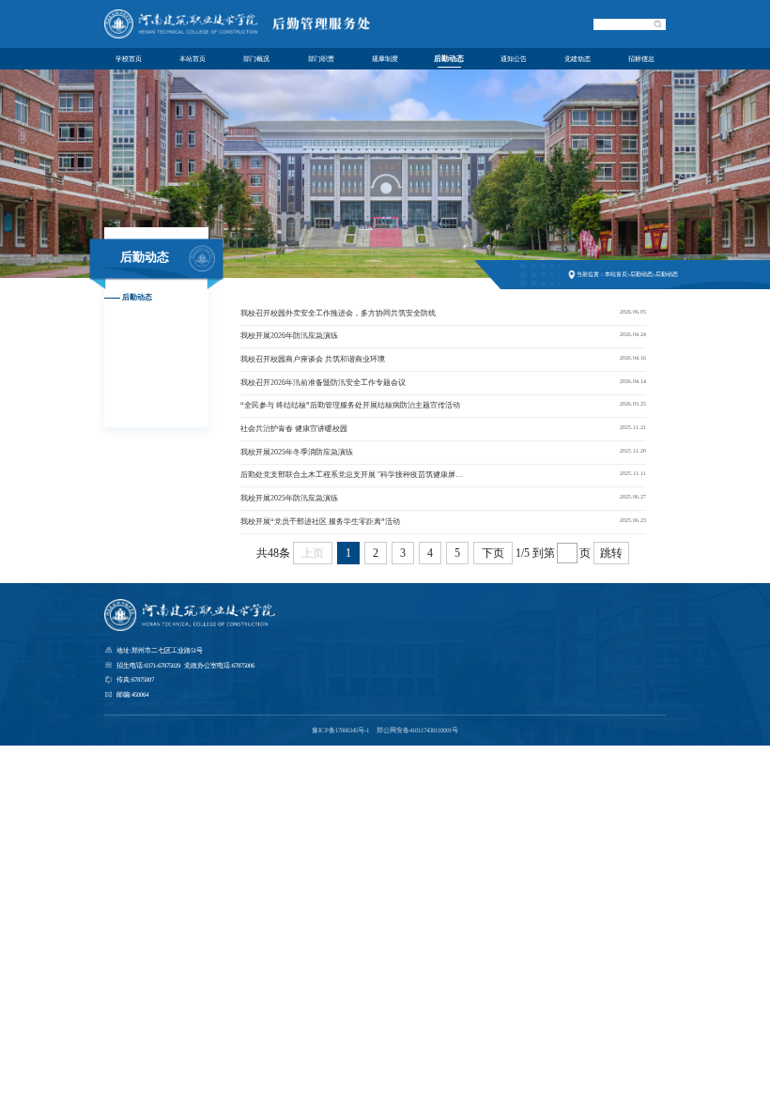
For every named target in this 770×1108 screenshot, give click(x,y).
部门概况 (256, 58)
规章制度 (385, 58)
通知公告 (513, 58)
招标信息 (641, 58)
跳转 (611, 553)
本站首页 (192, 58)
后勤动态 (449, 58)
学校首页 (129, 58)
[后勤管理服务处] (241, 36)
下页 (493, 553)
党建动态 (577, 58)
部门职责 (321, 58)
